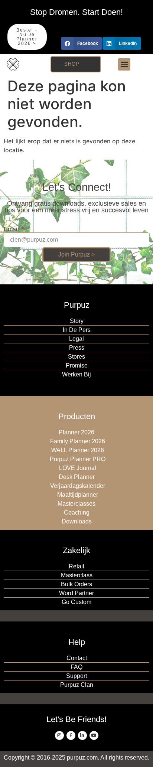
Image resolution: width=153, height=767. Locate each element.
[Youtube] (93, 735)
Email (12, 229)
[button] (81, 43)
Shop (71, 64)
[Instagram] (59, 735)
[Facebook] (70, 735)
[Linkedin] (82, 735)
